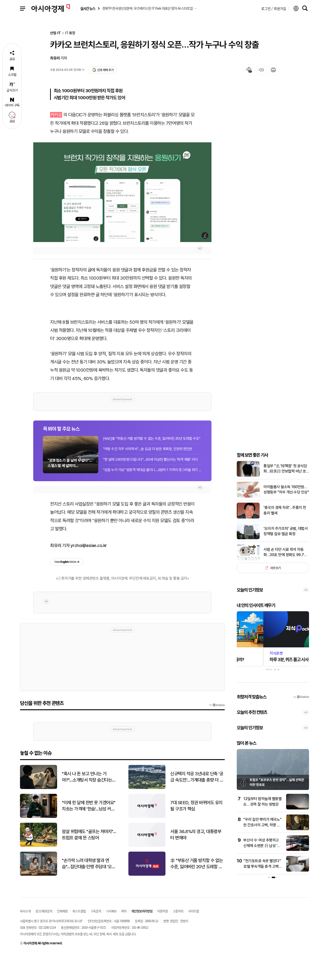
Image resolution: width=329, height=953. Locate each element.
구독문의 (96, 911)
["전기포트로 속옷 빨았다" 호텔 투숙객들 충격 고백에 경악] (297, 870)
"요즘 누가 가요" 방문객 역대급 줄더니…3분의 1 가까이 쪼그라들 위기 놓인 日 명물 (152, 470)
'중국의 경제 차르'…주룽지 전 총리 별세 (284, 510)
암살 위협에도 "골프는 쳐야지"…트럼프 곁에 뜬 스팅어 (89, 835)
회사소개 (25, 911)
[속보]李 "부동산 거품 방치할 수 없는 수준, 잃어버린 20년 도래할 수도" (151, 438)
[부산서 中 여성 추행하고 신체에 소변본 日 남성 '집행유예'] (297, 850)
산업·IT (55, 33)
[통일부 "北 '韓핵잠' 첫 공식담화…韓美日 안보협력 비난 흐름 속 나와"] (248, 475)
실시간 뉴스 (87, 8)
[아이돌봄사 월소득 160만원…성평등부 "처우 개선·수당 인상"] (248, 496)
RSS (123, 911)
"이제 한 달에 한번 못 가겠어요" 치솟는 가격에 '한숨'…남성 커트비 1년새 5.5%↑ (88, 806)
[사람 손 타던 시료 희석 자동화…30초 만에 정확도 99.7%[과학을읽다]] (248, 559)
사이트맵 (193, 911)
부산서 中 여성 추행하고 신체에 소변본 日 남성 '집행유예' (262, 845)
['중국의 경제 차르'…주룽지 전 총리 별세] (248, 517)
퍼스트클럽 (79, 911)
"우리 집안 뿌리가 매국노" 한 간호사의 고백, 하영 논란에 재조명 (262, 825)
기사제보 (111, 911)
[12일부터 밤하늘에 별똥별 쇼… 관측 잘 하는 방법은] (297, 808)
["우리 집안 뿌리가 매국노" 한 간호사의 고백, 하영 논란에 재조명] (297, 829)
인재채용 (62, 911)
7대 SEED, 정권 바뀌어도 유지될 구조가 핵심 (196, 806)
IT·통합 (70, 33)
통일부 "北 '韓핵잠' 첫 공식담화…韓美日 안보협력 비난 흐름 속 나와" (285, 469)
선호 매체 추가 (105, 70)
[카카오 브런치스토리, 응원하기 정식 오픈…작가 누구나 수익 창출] (122, 192)
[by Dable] (217, 705)
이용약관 (162, 911)
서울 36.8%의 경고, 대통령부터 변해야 (195, 835)
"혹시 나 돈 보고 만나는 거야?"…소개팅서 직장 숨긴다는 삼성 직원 (87, 777)
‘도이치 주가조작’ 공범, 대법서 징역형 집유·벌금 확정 (285, 531)
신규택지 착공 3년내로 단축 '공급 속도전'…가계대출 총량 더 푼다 (196, 777)
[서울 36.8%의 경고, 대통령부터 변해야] (146, 846)
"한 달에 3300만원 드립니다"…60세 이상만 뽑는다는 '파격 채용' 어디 (150, 459)
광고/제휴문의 (43, 911)
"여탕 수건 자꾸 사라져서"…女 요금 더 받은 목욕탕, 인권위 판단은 (147, 449)
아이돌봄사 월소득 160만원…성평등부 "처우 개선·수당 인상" (286, 489)
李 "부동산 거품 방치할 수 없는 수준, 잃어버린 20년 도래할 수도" (196, 864)
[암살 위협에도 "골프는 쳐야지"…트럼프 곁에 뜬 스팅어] (38, 846)
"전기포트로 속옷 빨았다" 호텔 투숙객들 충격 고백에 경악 (262, 866)
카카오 (56, 115)
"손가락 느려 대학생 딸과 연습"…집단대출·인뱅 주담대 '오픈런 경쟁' (88, 864)
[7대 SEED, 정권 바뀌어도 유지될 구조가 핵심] (146, 817)
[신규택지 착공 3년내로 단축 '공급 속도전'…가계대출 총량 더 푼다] (146, 788)
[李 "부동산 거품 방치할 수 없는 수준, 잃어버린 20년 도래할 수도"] (146, 874)
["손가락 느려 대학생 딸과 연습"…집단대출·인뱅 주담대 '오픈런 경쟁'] (38, 874)
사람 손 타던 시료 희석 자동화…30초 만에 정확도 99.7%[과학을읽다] (285, 552)
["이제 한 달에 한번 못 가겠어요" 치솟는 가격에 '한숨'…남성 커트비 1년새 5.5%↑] (38, 817)
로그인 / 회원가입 (273, 8)
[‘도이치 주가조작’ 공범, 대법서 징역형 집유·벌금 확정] (248, 538)
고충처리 (178, 911)
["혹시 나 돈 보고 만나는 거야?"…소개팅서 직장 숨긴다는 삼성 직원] (38, 788)
